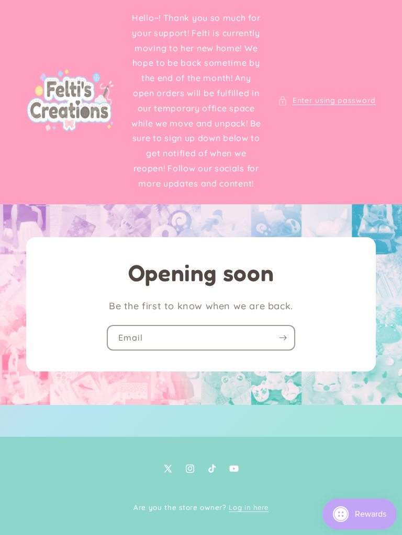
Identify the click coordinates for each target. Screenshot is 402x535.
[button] (327, 100)
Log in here (249, 507)
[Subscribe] (282, 338)
